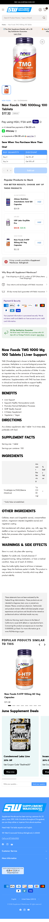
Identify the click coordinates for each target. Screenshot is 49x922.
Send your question (39, 784)
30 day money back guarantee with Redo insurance (26, 291)
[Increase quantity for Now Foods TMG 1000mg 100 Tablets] (11, 170)
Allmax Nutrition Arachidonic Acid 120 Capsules (23, 202)
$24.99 (16, 209)
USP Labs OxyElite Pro (22, 222)
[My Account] (40, 9)
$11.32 (16, 249)
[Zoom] (42, 41)
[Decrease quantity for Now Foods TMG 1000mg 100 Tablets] (4, 170)
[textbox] (17, 784)
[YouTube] (13, 845)
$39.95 (23, 228)
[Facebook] (4, 844)
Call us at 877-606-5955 (10, 838)
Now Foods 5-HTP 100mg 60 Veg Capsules (21, 243)
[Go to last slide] (39, 644)
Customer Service (9, 850)
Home (4, 24)
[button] (24, 136)
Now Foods (6, 100)
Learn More (17, 34)
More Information (9, 858)
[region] (24, 222)
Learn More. (40, 335)
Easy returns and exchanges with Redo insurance (25, 284)
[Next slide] (44, 644)
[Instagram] (8, 844)
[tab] (9, 705)
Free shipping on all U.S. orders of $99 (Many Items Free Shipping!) (25, 277)
